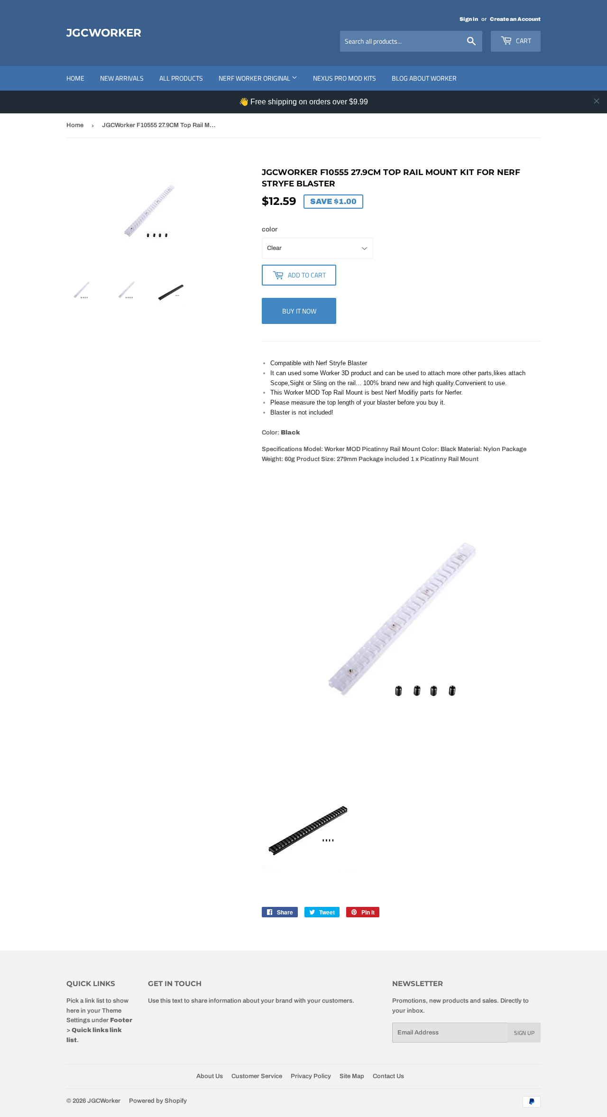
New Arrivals (122, 78)
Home (75, 78)
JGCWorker (103, 32)
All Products (181, 78)
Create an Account (515, 19)
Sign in (469, 19)
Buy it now (299, 311)
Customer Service (256, 1076)
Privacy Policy (311, 1076)
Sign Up (524, 1032)
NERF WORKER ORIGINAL (255, 78)
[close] (596, 101)
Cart (523, 41)
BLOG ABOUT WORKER (424, 78)
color (269, 229)
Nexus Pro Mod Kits (344, 78)
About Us (209, 1076)
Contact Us (388, 1076)
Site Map (352, 1076)
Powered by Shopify (158, 1101)
